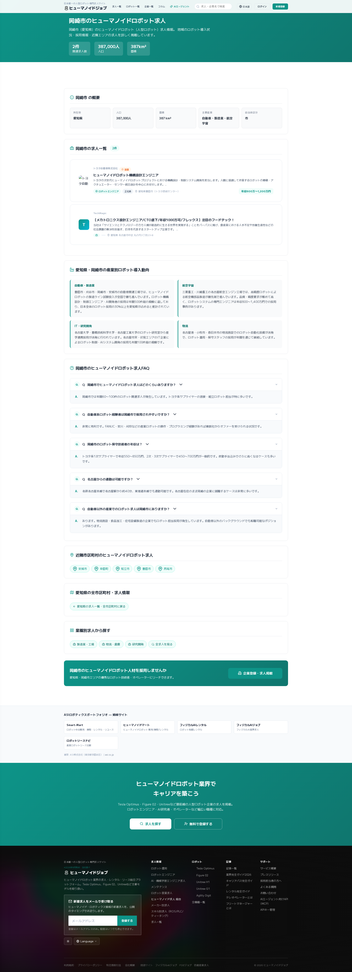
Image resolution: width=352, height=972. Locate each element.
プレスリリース (269, 874)
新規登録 (280, 6)
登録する (127, 920)
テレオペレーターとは (239, 897)
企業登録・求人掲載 (258, 673)
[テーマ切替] (68, 941)
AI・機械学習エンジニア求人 (168, 881)
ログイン (262, 6)
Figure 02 (202, 875)
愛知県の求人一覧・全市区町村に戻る (101, 606)
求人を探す (153, 823)
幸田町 (104, 569)
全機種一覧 (198, 902)
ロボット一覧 (133, 6)
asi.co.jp (109, 754)
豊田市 (146, 569)
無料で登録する (200, 823)
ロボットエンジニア (163, 874)
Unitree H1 (203, 882)
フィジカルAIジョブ (166, 965)
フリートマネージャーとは (239, 906)
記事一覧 (231, 868)
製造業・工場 (85, 644)
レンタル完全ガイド (238, 891)
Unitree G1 (203, 889)
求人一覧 (116, 6)
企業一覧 (148, 6)
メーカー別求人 (160, 905)
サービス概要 (268, 868)
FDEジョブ (185, 965)
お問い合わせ (268, 893)
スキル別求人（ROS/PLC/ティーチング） (167, 913)
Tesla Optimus (205, 868)
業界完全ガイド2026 (238, 874)
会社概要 (130, 965)
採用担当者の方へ (271, 881)
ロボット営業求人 (161, 893)
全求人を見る (164, 644)
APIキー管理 (267, 910)
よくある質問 (268, 887)
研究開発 (138, 644)
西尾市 (168, 569)
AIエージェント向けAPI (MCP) (274, 901)
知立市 (125, 569)
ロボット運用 (159, 868)
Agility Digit (203, 895)
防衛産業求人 (201, 965)
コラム (161, 6)
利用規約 (69, 965)
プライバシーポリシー (90, 965)
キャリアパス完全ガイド (239, 883)
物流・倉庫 (113, 644)
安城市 (82, 569)
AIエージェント (181, 6)
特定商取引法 (113, 965)
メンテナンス (159, 887)
